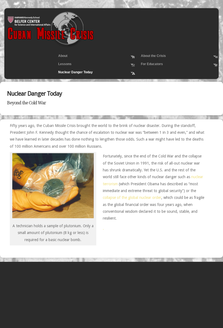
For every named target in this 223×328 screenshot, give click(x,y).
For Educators (149, 65)
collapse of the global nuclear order (132, 197)
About (60, 57)
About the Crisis (151, 57)
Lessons (62, 65)
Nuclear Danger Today (73, 73)
